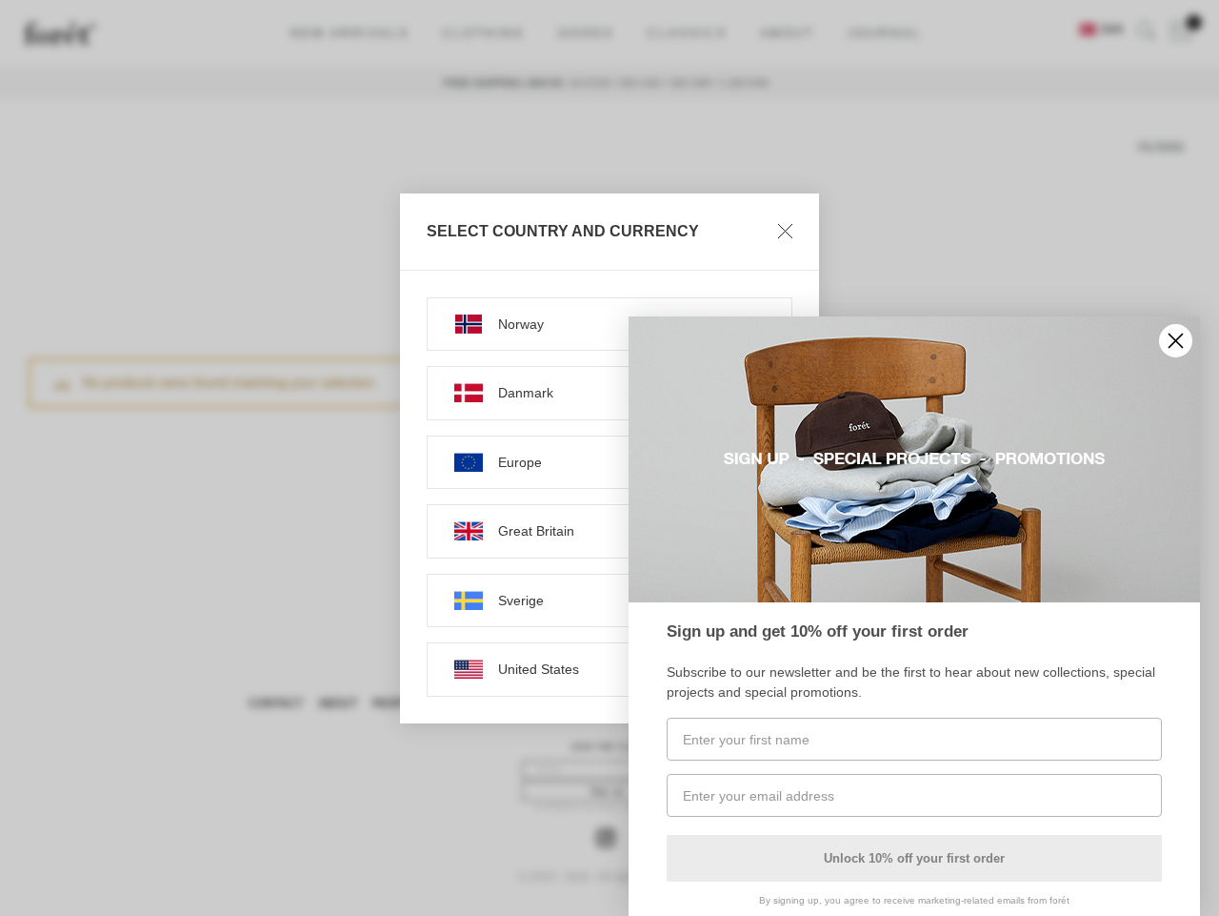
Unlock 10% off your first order (914, 858)
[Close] (785, 232)
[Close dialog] (1175, 340)
